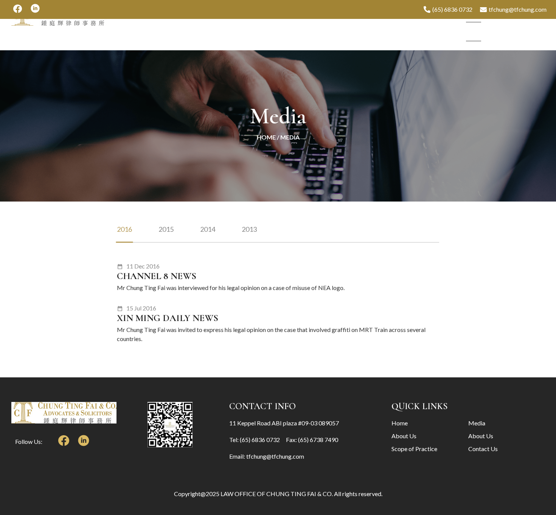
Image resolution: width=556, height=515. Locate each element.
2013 (249, 229)
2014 (207, 229)
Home (266, 137)
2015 (166, 229)
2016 (124, 229)
